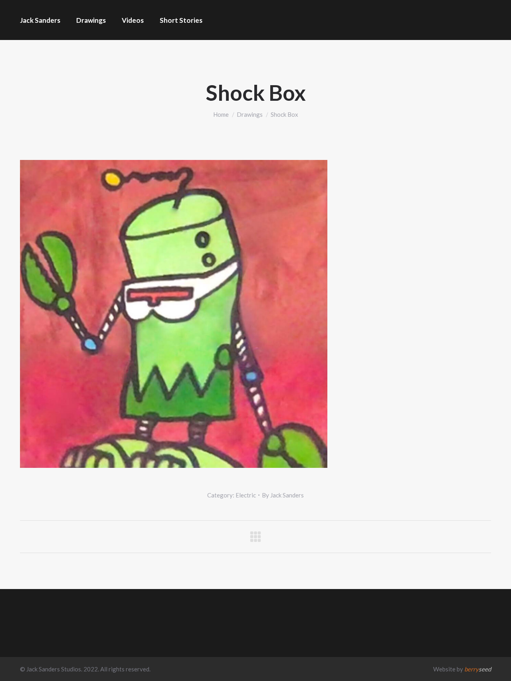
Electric (246, 495)
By (283, 495)
